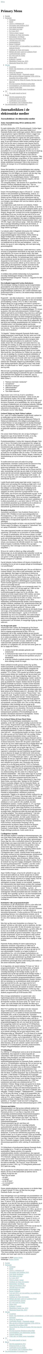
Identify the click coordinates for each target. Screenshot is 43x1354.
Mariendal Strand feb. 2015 (18, 63)
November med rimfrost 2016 (19, 25)
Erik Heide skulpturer (16, 27)
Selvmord (12, 70)
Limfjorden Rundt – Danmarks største (21, 74)
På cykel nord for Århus (17, 55)
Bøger (7, 95)
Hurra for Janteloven (16, 72)
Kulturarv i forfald (15, 59)
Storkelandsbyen (14, 42)
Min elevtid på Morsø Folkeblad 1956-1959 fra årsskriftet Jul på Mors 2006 (24, 77)
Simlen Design (14, 1259)
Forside (7, 16)
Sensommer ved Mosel (16, 37)
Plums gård (13, 57)
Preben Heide (17, 1257)
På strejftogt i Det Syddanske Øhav (20, 102)
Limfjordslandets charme (17, 54)
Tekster (7, 65)
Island (11, 22)
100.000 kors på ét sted (16, 40)
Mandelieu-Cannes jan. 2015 (18, 61)
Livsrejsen (12, 67)
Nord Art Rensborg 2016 (17, 38)
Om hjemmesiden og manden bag (16, 104)
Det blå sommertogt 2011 (17, 97)
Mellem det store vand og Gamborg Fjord (23, 52)
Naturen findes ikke (15, 87)
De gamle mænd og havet (17, 93)
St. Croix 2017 (14, 31)
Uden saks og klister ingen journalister (21, 89)
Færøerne (12, 20)
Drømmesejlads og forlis (17, 99)
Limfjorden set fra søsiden (17, 101)
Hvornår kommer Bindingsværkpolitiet (22, 84)
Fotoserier (8, 18)
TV (6, 91)
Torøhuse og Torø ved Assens (19, 35)
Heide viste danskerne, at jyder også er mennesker (25, 69)
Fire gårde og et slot (15, 29)
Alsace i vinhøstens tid (16, 23)
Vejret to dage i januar (16, 33)
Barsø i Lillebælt (14, 44)
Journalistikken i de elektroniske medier (22, 85)
